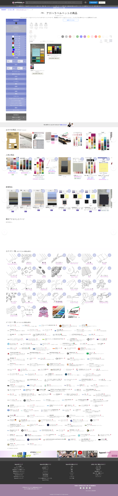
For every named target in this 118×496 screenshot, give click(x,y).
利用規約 (76, 485)
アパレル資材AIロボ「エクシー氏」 (45, 478)
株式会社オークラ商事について (19, 469)
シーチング (72, 476)
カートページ (45, 469)
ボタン (71, 468)
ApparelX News (45, 480)
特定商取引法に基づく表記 (83, 485)
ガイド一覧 (98, 466)
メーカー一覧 (11, 9)
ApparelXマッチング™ (18, 478)
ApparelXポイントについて (18, 473)
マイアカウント (45, 473)
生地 (72, 466)
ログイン (102, 2)
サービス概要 (18, 466)
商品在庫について (98, 471)
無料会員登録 (45, 474)
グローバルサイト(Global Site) (91, 490)
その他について (98, 474)
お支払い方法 (98, 468)
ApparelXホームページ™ (19, 476)
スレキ (71, 474)
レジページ (45, 471)
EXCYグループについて (19, 468)
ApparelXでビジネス (19, 474)
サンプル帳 (72, 478)
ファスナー (72, 473)
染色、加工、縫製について (98, 473)
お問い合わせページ (36, 487)
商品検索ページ (45, 468)
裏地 (72, 469)
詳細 (64, 7)
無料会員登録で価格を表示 (37, 73)
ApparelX (3, 9)
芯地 (72, 471)
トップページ (45, 466)
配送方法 (98, 469)
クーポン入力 (45, 476)
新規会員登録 (93, 2)
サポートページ (63, 124)
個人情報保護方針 (92, 485)
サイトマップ (98, 476)
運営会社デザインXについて (18, 471)
